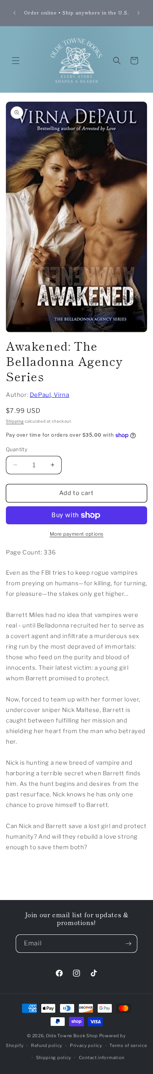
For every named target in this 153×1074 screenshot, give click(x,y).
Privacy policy (86, 1045)
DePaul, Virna (49, 394)
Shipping (15, 421)
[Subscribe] (128, 943)
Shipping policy (54, 1057)
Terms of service (128, 1045)
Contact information (101, 1057)
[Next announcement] (138, 13)
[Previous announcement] (14, 13)
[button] (15, 60)
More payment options (77, 534)
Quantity (16, 449)
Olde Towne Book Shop (72, 1035)
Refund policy (46, 1045)
